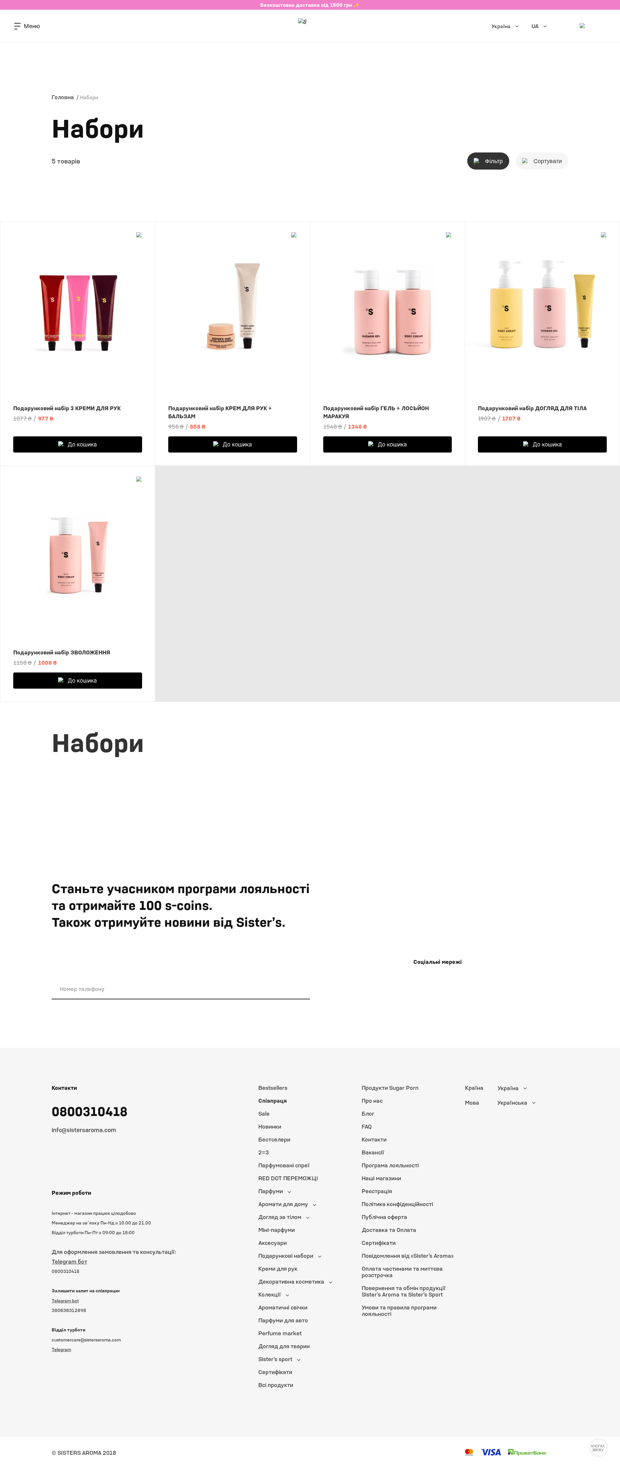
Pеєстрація (377, 1191)
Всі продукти (275, 1384)
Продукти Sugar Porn (390, 1087)
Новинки (269, 1126)
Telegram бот (69, 1261)
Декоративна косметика (291, 1281)
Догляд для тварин (284, 1346)
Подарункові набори (285, 1255)
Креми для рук (277, 1268)
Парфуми (270, 1191)
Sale (264, 1113)
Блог (368, 1113)
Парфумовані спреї (284, 1165)
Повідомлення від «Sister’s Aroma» (408, 1255)
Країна (474, 1088)
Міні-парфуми (276, 1229)
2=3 (263, 1152)
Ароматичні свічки (282, 1307)
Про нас (372, 1100)
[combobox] (528, 1088)
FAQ (367, 1126)
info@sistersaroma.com (84, 1129)
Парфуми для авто (283, 1320)
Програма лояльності (390, 1165)
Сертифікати (275, 1372)
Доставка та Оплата (389, 1229)
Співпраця (272, 1100)
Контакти (374, 1139)
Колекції (269, 1294)
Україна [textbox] (508, 1088)
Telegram (61, 1349)
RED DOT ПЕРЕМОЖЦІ (288, 1178)
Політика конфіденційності (397, 1204)
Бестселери (274, 1139)
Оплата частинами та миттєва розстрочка (402, 1271)
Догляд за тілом (279, 1217)
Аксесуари (272, 1242)
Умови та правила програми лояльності (399, 1310)
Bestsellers (272, 1087)
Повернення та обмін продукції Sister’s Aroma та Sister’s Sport (404, 1291)
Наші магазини (381, 1178)
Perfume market (280, 1333)
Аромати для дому (283, 1204)
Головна (63, 97)
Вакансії (373, 1152)
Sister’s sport (275, 1359)
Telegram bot (65, 1300)
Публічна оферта (384, 1217)
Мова (472, 1102)
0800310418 (90, 1111)
